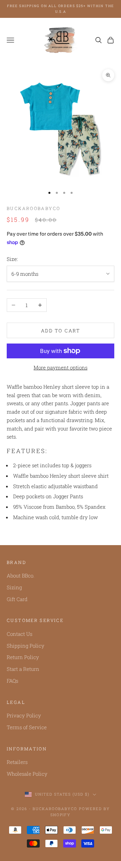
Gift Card (17, 599)
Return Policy (23, 657)
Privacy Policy (24, 715)
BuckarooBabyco (33, 208)
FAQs (12, 680)
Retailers (17, 762)
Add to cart (60, 330)
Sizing (14, 587)
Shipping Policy (25, 645)
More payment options (60, 367)
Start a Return (23, 668)
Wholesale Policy (27, 773)
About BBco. (20, 575)
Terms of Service (27, 727)
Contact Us (19, 633)
